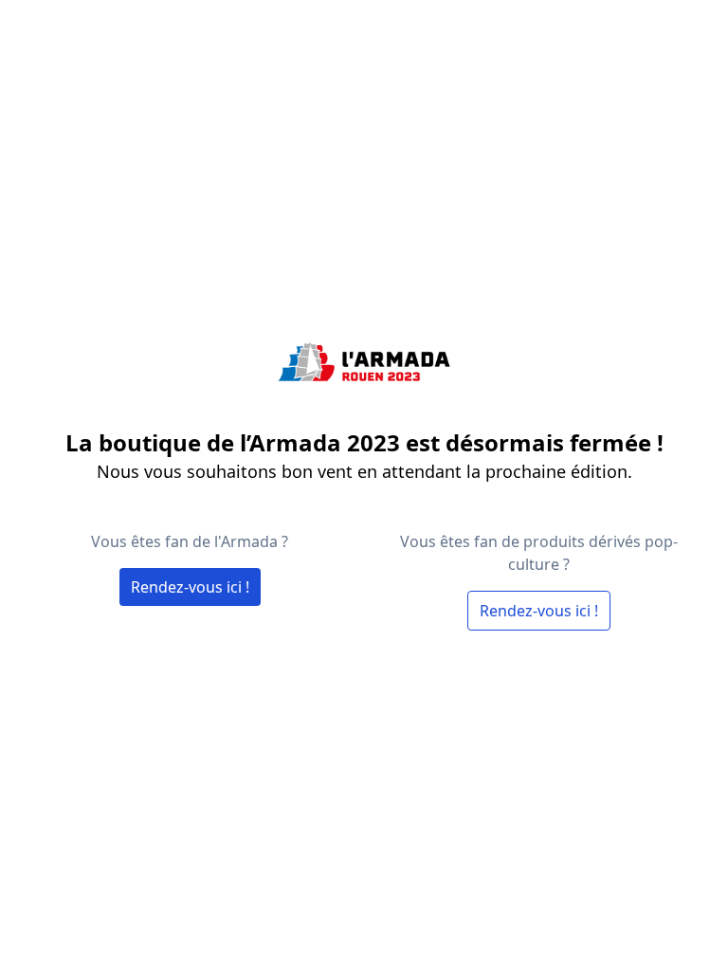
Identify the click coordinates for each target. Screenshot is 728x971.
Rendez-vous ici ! (190, 587)
